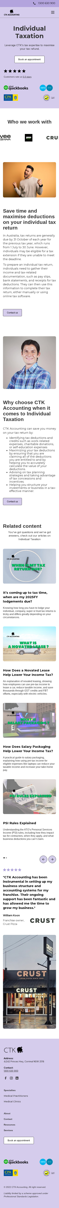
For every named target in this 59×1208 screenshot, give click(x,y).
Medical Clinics (12, 1101)
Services (8, 1130)
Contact (8, 1119)
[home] (12, 12)
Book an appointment (29, 59)
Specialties (10, 1090)
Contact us (12, 312)
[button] (52, 12)
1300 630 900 (11, 1070)
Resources (9, 1124)
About (7, 1113)
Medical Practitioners (16, 1096)
